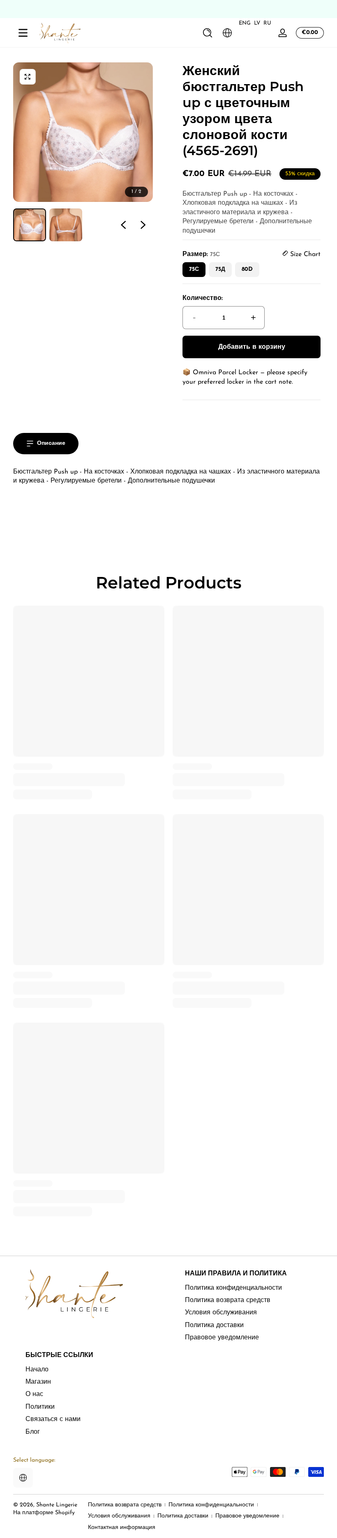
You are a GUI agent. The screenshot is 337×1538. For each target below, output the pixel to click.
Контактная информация (121, 1527)
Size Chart (304, 254)
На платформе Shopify (44, 1513)
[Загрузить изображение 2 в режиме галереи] (65, 224)
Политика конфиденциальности (233, 1288)
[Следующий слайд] (143, 225)
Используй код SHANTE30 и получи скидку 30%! (168, 9)
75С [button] (194, 269)
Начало (36, 1369)
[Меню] (23, 33)
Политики (40, 1407)
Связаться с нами (53, 1419)
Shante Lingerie (56, 1505)
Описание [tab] (51, 443)
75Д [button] (220, 269)
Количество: (202, 298)
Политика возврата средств (227, 1300)
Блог (32, 1432)
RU (267, 23)
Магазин (38, 1382)
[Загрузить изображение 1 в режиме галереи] (29, 224)
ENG (245, 23)
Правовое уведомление (222, 1337)
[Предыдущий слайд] (123, 225)
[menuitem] (254, 1288)
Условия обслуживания (221, 1312)
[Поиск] (207, 33)
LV (257, 23)
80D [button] (247, 269)
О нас (34, 1394)
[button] (207, 33)
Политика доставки (214, 1325)
